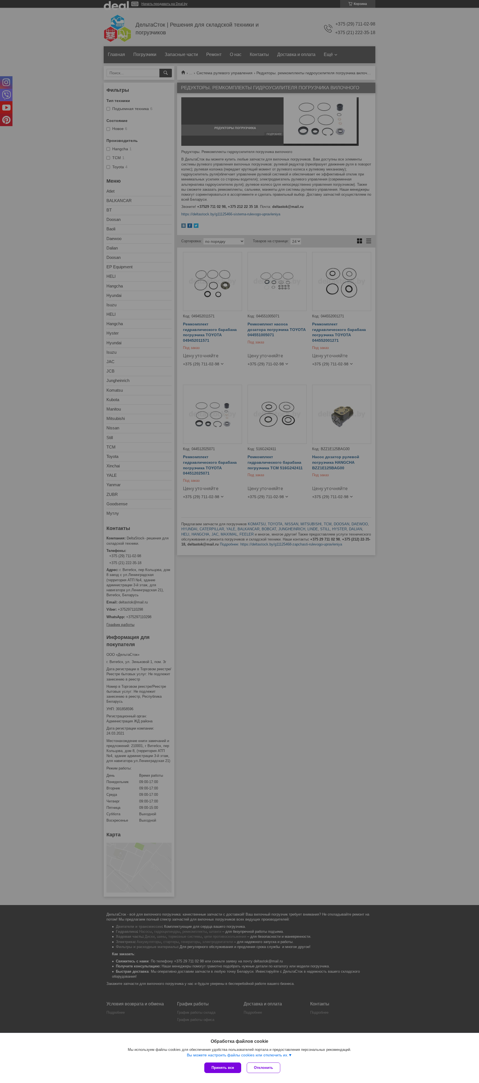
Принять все (223, 1068)
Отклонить (263, 1068)
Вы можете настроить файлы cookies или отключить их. (237, 1055)
